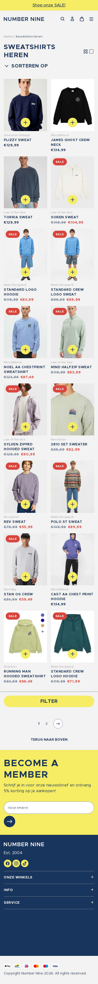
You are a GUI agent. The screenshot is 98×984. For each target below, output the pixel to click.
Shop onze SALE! (49, 5)
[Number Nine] (24, 19)
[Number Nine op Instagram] (16, 863)
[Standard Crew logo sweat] (72, 255)
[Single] (91, 51)
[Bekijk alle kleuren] (42, 631)
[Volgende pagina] (58, 724)
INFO (8, 890)
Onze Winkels (18, 877)
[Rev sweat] (25, 487)
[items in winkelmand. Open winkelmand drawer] (82, 19)
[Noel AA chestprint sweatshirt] (25, 332)
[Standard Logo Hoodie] (25, 255)
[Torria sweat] (25, 182)
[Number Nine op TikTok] (25, 863)
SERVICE (12, 902)
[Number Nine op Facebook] (7, 863)
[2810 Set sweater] (72, 409)
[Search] (63, 19)
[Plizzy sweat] (25, 105)
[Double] (85, 51)
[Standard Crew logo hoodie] (72, 637)
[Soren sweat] (72, 182)
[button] (91, 19)
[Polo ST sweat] (72, 487)
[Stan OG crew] (25, 559)
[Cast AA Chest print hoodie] (72, 559)
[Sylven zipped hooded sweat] (25, 409)
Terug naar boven (49, 739)
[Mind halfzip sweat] (72, 332)
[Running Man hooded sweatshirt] (25, 637)
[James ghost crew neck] (72, 105)
